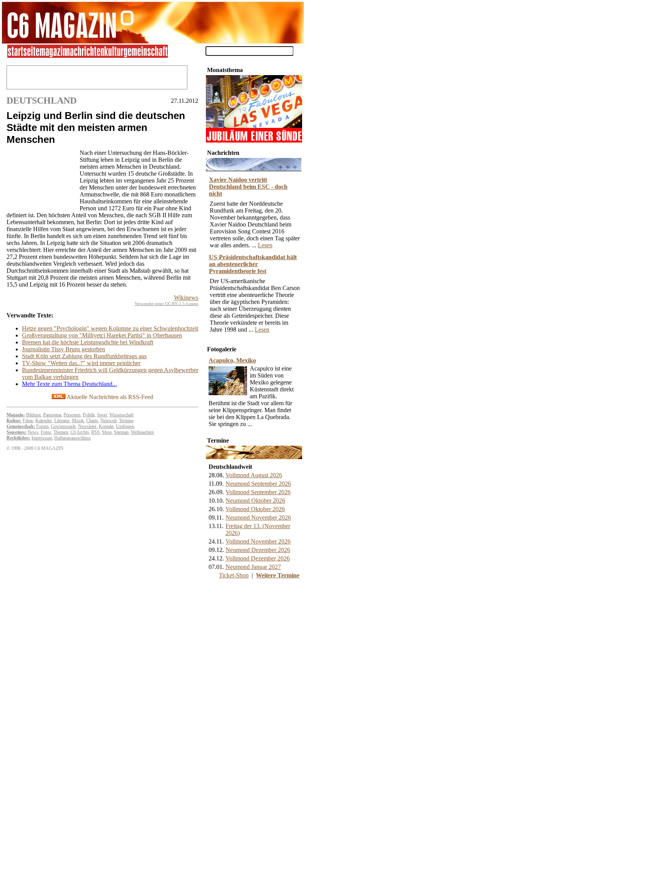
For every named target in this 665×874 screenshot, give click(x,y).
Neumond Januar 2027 (253, 567)
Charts (92, 420)
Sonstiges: (17, 432)
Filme (28, 420)
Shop (107, 432)
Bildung (33, 415)
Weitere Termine (277, 575)
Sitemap (121, 432)
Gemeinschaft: (21, 426)
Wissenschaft (121, 415)
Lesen (265, 245)
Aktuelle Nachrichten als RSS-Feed (109, 397)
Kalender (43, 420)
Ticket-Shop (234, 575)
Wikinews (186, 297)
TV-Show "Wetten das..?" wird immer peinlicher (81, 363)
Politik (89, 415)
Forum (42, 426)
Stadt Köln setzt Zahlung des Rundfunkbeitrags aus (84, 356)
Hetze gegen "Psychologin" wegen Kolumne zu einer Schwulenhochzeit (110, 328)
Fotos (46, 432)
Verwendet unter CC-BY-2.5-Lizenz (166, 303)
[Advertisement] (41, 179)
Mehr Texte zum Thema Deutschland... (69, 384)
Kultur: (14, 420)
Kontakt (106, 426)
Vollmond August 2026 (254, 475)
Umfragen (125, 426)
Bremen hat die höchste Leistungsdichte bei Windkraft (87, 342)
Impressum (42, 438)
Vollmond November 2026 (258, 541)
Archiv (83, 432)
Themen (60, 432)
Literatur (62, 420)
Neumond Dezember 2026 (258, 550)
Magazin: (16, 415)
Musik (78, 420)
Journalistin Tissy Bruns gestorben (63, 349)
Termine (126, 420)
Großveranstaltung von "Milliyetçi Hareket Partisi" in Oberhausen (102, 335)
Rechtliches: (18, 438)
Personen (71, 415)
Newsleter (87, 426)
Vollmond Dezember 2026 (258, 558)
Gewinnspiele (63, 426)
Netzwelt (108, 420)
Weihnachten (142, 432)
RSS (95, 432)
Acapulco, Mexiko (232, 360)
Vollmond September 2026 (258, 492)
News (33, 432)
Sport (102, 415)
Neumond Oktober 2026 (255, 500)
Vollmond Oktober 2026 (255, 509)
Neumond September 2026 (258, 483)
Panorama (52, 415)
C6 (73, 432)
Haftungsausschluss (72, 438)
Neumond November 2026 (258, 517)
